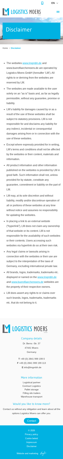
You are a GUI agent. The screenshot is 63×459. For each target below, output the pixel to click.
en (53, 3)
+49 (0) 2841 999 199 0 (33, 359)
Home (5, 48)
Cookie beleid (31, 438)
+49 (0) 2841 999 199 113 (32, 363)
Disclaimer (32, 446)
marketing (33, 453)
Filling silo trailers (31, 393)
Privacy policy (31, 434)
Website (20, 453)
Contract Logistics (31, 386)
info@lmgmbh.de (32, 367)
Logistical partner (31, 382)
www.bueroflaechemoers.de (27, 282)
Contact (31, 420)
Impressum (31, 442)
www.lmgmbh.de (32, 63)
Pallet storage (32, 389)
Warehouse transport (31, 396)
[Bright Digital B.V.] (43, 453)
